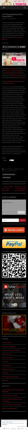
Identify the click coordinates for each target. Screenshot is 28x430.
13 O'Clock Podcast (9, 168)
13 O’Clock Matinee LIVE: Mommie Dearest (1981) (7, 188)
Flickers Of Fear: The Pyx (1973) (9, 395)
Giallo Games (22, 77)
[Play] (3, 47)
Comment (21, 212)
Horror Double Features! (8, 357)
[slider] (23, 47)
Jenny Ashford (11, 18)
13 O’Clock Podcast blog (13, 70)
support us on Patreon (10, 68)
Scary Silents (5, 372)
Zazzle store (15, 75)
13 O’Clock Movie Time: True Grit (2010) (11, 404)
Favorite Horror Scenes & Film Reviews (11, 350)
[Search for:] (14, 220)
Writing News (5, 380)
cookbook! (11, 83)
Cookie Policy (4, 424)
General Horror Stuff (12, 170)
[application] (14, 47)
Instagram (15, 73)
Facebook (19, 72)
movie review (6, 177)
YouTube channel (8, 72)
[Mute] (20, 47)
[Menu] (4, 8)
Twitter (9, 73)
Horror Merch (5, 361)
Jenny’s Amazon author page (11, 81)
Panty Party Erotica (6, 365)
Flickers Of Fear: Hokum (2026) (9, 408)
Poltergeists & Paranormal (8, 369)
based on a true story (9, 174)
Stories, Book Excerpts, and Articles (10, 376)
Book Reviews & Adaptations (9, 346)
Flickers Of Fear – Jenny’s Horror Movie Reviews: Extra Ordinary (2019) (20, 188)
